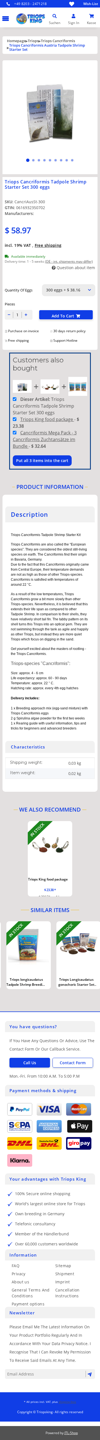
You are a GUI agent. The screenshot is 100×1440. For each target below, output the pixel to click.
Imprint (62, 1281)
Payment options (28, 1304)
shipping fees (67, 1402)
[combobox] (68, 290)
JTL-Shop (71, 1433)
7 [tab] (61, 160)
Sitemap (63, 1265)
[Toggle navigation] (4, 15)
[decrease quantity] (9, 315)
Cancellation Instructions (67, 1292)
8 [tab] (66, 160)
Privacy (19, 1273)
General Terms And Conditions (31, 1292)
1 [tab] (27, 160)
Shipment (64, 1273)
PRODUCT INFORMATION (50, 487)
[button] (54, 16)
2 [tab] (33, 160)
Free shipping (48, 245)
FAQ (15, 1265)
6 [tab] (55, 160)
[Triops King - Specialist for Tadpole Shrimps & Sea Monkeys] (49, 26)
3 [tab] (39, 160)
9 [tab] (72, 160)
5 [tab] (50, 160)
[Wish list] (71, 4)
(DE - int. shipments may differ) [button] (69, 261)
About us (20, 1281)
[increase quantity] (26, 315)
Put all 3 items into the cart (42, 460)
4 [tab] (44, 160)
